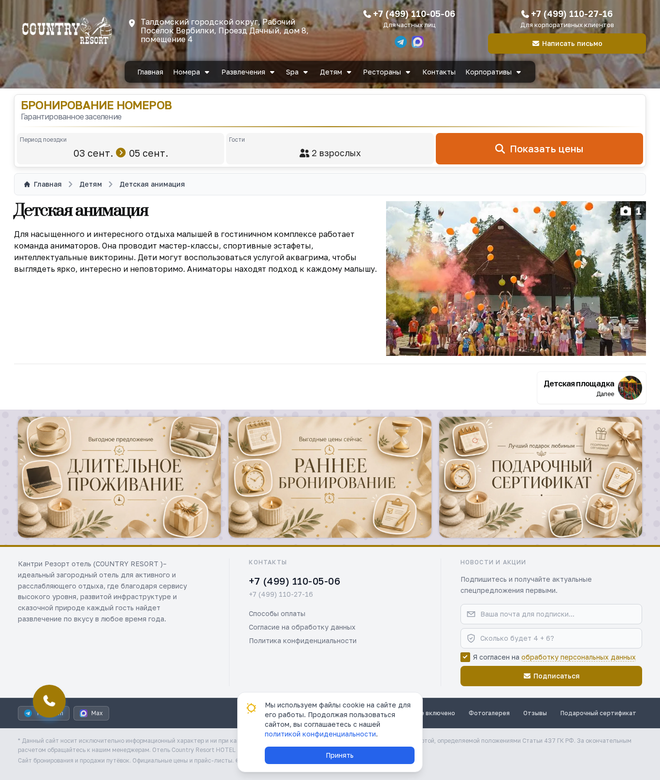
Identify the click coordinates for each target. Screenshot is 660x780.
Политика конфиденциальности (303, 640)
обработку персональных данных (578, 657)
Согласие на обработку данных (302, 627)
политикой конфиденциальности (320, 734)
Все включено (434, 713)
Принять (340, 755)
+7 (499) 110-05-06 (414, 13)
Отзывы (535, 713)
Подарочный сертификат (598, 713)
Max (97, 713)
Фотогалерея (489, 713)
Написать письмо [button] (572, 43)
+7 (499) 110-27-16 (572, 13)
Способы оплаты (277, 613)
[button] (119, 477)
